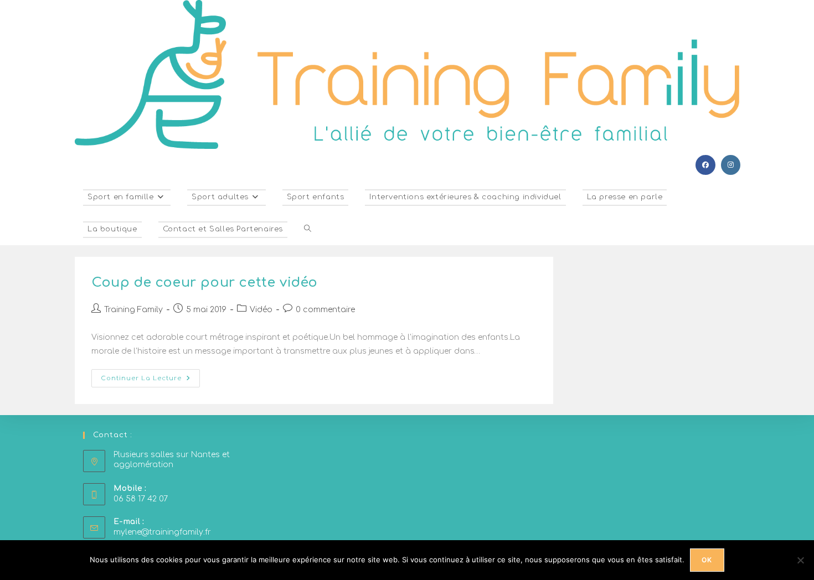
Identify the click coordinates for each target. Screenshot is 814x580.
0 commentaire (325, 309)
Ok (707, 560)
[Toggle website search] (308, 229)
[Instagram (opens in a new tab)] (730, 165)
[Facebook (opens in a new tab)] (705, 165)
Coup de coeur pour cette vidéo (204, 282)
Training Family (133, 309)
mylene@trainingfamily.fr (162, 532)
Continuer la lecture (150, 375)
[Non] (800, 560)
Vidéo (261, 309)
